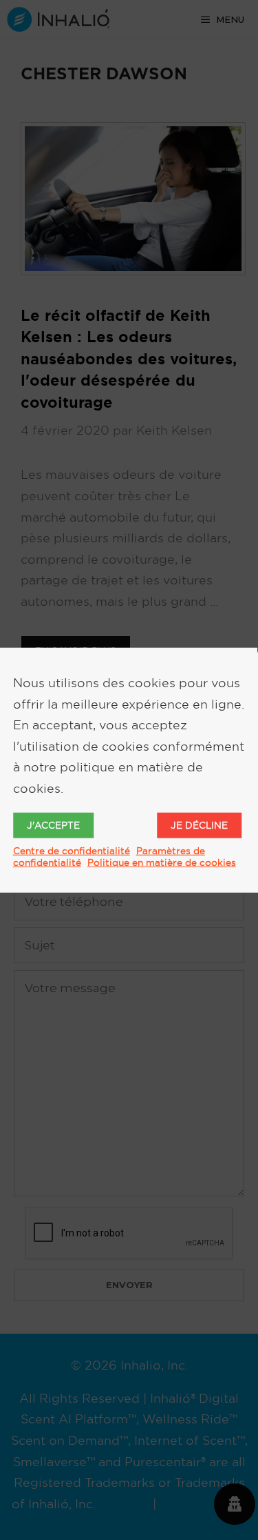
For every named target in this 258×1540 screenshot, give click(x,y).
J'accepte (53, 824)
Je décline (199, 824)
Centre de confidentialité (71, 850)
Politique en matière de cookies (161, 861)
